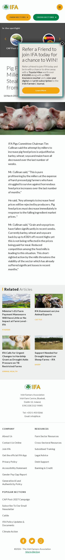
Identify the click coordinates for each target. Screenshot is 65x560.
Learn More (41, 90)
